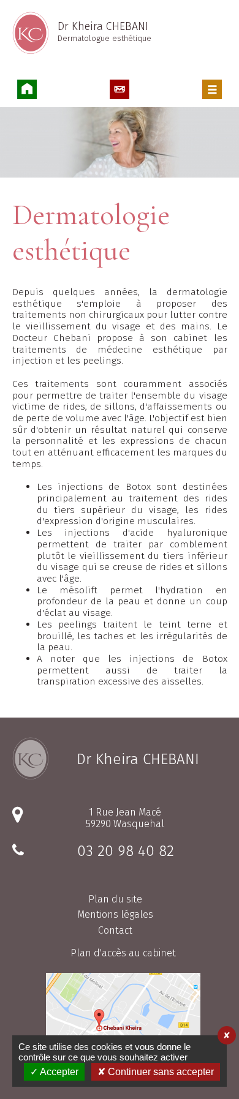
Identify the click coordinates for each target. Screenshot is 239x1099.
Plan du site (115, 899)
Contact (119, 89)
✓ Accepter (54, 1072)
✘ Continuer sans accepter (155, 1072)
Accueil (27, 89)
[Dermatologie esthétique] (119, 143)
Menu (212, 89)
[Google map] (123, 1020)
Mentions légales (115, 914)
